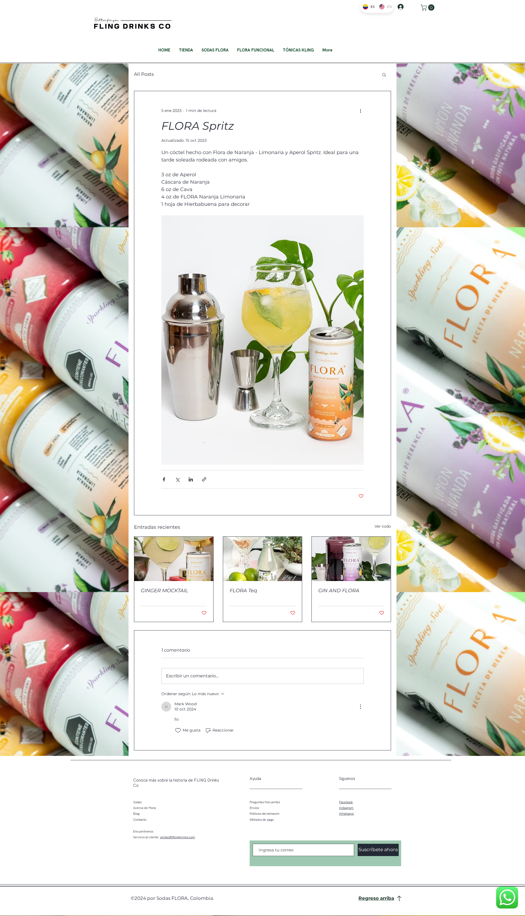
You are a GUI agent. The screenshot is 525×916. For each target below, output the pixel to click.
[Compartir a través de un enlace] (204, 479)
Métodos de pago (262, 820)
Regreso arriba (376, 898)
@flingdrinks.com (182, 837)
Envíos (254, 808)
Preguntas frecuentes (265, 802)
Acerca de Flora (144, 808)
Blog (136, 814)
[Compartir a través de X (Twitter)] (177, 479)
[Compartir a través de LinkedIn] (190, 479)
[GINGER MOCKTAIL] (173, 559)
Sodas (137, 802)
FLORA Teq (243, 591)
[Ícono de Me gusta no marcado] (178, 730)
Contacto (139, 820)
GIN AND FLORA (338, 591)
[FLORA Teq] (262, 559)
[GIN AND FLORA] (351, 559)
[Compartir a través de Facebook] (164, 479)
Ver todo (383, 526)
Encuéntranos (143, 832)
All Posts (144, 74)
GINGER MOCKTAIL (164, 591)
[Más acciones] (360, 111)
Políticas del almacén (264, 814)
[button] (428, 7)
